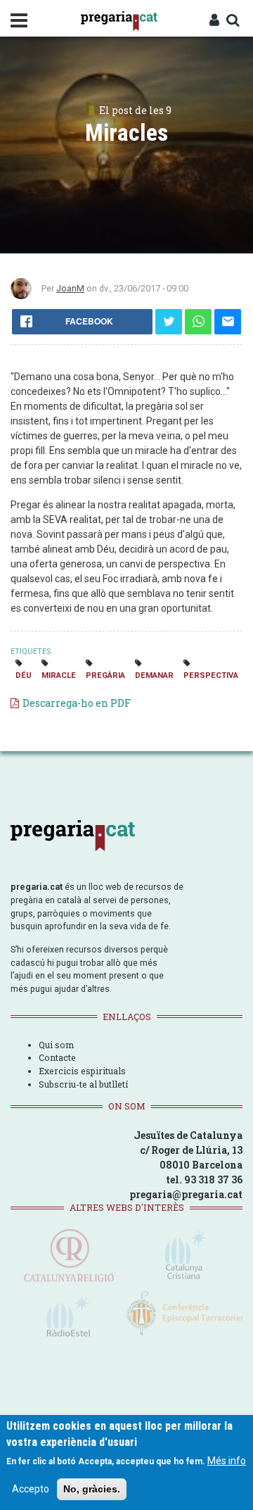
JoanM (70, 288)
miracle (58, 675)
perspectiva (210, 675)
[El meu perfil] (214, 21)
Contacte (57, 1057)
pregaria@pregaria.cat (185, 1194)
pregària (105, 675)
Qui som (56, 1044)
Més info (226, 1460)
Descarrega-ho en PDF (76, 703)
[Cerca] (232, 21)
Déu (23, 675)
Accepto (30, 1489)
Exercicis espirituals (82, 1070)
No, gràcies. (91, 1489)
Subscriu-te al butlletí (83, 1084)
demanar (154, 675)
